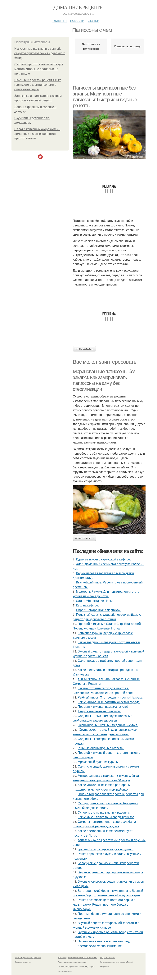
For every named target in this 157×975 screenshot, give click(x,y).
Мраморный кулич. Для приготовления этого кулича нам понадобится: (106, 593)
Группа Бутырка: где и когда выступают (105, 849)
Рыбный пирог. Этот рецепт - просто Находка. (110, 697)
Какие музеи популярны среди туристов (106, 817)
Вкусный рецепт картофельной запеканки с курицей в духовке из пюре (106, 925)
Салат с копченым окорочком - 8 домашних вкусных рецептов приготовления (37, 134)
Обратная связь (107, 957)
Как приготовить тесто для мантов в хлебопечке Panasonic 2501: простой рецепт (104, 690)
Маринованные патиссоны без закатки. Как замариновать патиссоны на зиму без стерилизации (104, 380)
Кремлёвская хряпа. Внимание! (100, 946)
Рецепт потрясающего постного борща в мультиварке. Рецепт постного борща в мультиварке (104, 904)
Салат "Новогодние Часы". (95, 600)
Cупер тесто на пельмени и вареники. (104, 812)
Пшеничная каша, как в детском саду (104, 941)
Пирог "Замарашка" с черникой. (98, 610)
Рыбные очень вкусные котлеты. (101, 748)
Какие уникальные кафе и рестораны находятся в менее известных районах (102, 787)
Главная (59, 20)
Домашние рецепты (78, 7)
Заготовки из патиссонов (91, 46)
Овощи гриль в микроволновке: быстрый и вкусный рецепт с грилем (105, 805)
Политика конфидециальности (72, 962)
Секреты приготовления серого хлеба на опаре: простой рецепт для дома (104, 823)
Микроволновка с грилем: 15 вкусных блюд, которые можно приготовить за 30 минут (106, 777)
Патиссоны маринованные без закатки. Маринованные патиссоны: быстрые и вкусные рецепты (105, 96)
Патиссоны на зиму (127, 46)
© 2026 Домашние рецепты (28, 957)
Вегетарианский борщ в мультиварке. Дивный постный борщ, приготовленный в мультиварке (108, 892)
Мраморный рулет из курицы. (98, 761)
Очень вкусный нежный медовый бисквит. (108, 725)
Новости (77, 20)
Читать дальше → (84, 348)
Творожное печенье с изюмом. (99, 711)
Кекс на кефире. (87, 605)
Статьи (93, 20)
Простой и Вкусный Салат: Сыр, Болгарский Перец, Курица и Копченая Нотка (107, 625)
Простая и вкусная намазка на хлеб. (103, 706)
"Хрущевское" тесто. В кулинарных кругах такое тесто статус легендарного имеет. (105, 731)
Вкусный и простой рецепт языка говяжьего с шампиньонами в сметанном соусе (37, 84)
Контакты (62, 957)
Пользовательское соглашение (82, 957)
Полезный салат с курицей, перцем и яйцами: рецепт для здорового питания (107, 616)
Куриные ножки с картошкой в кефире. (103, 559)
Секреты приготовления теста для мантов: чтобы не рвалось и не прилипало (38, 69)
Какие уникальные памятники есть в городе (109, 702)
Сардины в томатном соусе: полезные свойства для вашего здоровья (102, 717)
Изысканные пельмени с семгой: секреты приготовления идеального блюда (39, 53)
